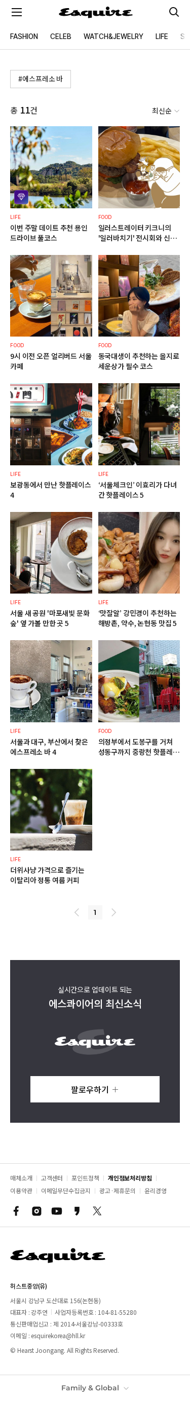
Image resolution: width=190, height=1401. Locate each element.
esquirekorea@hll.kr (58, 1335)
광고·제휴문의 (117, 1190)
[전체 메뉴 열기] (16, 12)
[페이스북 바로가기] (16, 1211)
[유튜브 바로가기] (57, 1211)
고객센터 (52, 1177)
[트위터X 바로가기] (97, 1211)
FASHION (24, 36)
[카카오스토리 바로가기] (77, 1211)
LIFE (162, 36)
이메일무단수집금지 (66, 1190)
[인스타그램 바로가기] (36, 1211)
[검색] (174, 12)
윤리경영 (155, 1190)
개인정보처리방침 (130, 1177)
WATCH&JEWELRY (113, 36)
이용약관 (21, 1190)
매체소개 (21, 1177)
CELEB (60, 36)
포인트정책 (85, 1177)
